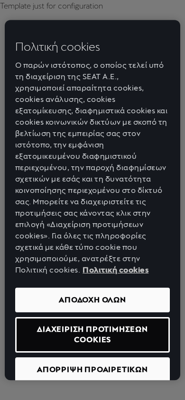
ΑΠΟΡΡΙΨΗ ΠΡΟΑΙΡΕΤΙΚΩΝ (92, 369)
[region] (93, 200)
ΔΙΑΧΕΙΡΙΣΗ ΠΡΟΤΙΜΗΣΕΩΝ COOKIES (92, 334)
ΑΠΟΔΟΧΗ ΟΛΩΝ (92, 299)
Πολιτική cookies (115, 269)
